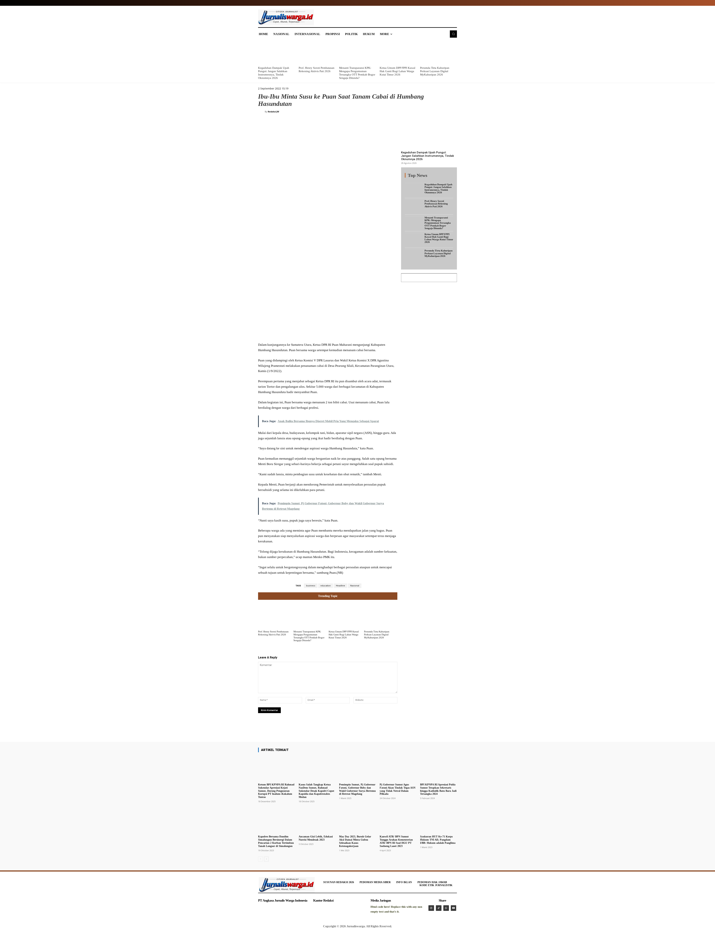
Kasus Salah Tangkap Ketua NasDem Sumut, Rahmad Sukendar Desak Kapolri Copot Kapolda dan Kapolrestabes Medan (316, 790)
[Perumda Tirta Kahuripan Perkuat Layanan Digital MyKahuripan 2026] (438, 52)
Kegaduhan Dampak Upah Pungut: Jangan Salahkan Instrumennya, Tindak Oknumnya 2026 (427, 156)
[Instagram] (431, 908)
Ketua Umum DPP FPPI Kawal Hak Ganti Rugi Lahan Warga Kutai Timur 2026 (397, 71)
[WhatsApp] (311, 333)
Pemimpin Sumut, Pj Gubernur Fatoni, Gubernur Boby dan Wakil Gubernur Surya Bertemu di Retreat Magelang (357, 789)
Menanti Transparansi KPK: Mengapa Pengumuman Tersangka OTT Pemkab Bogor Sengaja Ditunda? (308, 636)
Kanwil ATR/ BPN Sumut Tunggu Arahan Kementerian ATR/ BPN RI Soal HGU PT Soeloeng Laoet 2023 (396, 841)
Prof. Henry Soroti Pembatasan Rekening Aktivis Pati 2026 (273, 633)
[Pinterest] (303, 333)
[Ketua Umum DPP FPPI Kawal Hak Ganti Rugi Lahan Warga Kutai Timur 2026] (398, 52)
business (310, 585)
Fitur (419, 177)
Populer (430, 177)
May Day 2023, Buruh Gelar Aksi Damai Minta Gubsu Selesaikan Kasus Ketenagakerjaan (355, 841)
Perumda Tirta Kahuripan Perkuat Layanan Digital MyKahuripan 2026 (434, 71)
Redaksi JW (273, 111)
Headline (340, 585)
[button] (453, 33)
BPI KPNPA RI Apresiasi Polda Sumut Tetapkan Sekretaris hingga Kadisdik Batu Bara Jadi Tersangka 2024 (438, 789)
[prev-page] (260, 859)
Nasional (354, 585)
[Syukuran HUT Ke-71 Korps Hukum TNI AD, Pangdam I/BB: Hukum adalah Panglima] (438, 820)
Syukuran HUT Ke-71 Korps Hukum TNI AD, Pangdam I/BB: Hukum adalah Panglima (437, 839)
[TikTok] (438, 908)
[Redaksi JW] (261, 111)
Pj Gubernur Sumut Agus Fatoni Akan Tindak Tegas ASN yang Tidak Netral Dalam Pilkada (397, 789)
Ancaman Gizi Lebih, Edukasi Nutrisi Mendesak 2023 (316, 838)
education (325, 585)
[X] (294, 333)
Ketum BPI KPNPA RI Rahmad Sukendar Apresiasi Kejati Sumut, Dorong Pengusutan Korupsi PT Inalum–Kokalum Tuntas (276, 790)
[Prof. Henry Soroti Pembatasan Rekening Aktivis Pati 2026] (317, 52)
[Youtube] (453, 908)
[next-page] (266, 859)
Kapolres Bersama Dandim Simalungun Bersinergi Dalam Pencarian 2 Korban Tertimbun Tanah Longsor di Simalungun (276, 841)
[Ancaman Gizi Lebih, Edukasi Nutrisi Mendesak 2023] (317, 820)
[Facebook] (286, 333)
